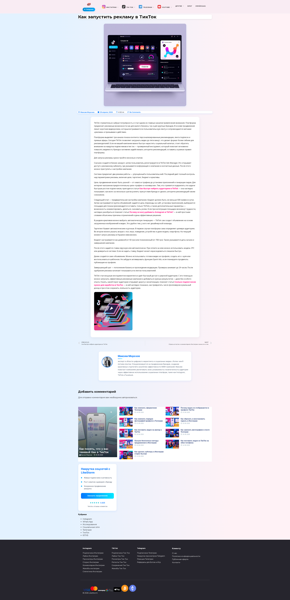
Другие (178, 6)
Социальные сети (91, 527)
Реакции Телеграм (145, 559)
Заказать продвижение (97, 496)
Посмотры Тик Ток (120, 559)
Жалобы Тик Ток (119, 568)
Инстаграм (110, 7)
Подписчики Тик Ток (121, 553)
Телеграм (87, 530)
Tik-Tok (129, 7)
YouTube (165, 7)
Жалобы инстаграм (91, 568)
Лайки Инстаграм (90, 556)
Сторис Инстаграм (91, 562)
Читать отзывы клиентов (97, 506)
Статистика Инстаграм (92, 572)
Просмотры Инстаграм (93, 559)
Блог (189, 6)
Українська (200, 6)
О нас (174, 553)
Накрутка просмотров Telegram (151, 556)
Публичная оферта (180, 559)
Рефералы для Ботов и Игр (149, 562)
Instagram (87, 519)
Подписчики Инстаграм (93, 553)
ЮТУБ (85, 535)
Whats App (88, 522)
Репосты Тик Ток (119, 562)
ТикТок (86, 533)
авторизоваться (129, 397)
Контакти (176, 562)
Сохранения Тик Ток (120, 565)
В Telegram (88, 9)
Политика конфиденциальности (186, 556)
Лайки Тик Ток (118, 556)
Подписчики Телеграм (147, 553)
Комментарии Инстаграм (94, 565)
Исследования (90, 524)
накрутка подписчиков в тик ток (120, 146)
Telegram (147, 7)
